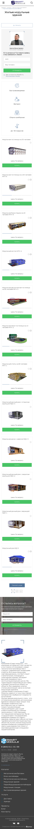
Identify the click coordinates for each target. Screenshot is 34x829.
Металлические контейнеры (15, 779)
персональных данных (13, 76)
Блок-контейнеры (11, 776)
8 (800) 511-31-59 (10, 747)
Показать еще (17, 585)
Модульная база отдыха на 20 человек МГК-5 (13, 214)
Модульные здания (11, 782)
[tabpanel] (17, 187)
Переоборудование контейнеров (17, 785)
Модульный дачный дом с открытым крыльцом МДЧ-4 (15, 403)
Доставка (8, 799)
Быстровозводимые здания (15, 790)
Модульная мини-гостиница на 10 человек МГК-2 (15, 326)
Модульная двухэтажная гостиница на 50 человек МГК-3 (16, 288)
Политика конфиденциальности (19, 819)
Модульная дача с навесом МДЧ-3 (15, 439)
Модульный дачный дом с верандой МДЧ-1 (15, 512)
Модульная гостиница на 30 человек (16, 139)
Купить (17, 165)
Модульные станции (12, 787)
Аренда (7, 801)
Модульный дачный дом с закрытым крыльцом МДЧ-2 (15, 475)
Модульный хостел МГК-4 (12, 251)
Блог (3, 809)
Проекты (5, 806)
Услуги (4, 795)
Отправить (17, 70)
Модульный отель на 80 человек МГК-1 (14, 365)
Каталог (5, 770)
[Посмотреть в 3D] (31, 180)
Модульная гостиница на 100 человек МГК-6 (16, 175)
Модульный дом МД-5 (10, 548)
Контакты (5, 812)
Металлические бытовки (14, 773)
